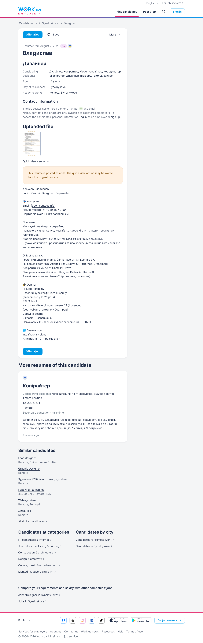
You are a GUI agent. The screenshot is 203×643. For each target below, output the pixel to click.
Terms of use (134, 631)
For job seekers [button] (167, 620)
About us (55, 631)
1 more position (32, 397)
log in (83, 117)
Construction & (35, 552)
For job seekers (171, 3)
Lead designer (27, 458)
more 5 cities (48, 462)
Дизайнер (24, 510)
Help (120, 631)
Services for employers (32, 631)
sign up (115, 117)
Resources (108, 631)
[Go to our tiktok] (101, 620)
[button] (163, 12)
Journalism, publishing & (38, 546)
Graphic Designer (29, 468)
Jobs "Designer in (38, 595)
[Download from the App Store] (118, 620)
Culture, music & (38, 565)
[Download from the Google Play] (141, 620)
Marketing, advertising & (35, 571)
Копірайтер (36, 386)
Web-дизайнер (27, 500)
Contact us (71, 631)
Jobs (31, 601)
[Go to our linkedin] (92, 620)
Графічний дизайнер (31, 489)
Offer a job (32, 34)
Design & (30, 558)
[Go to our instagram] (82, 620)
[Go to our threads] (73, 620)
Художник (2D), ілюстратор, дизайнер (43, 479)
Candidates (93, 539)
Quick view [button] (34, 161)
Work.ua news (90, 631)
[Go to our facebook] (63, 620)
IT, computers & (33, 539)
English (22, 620)
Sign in (177, 11)
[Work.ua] (29, 11)
